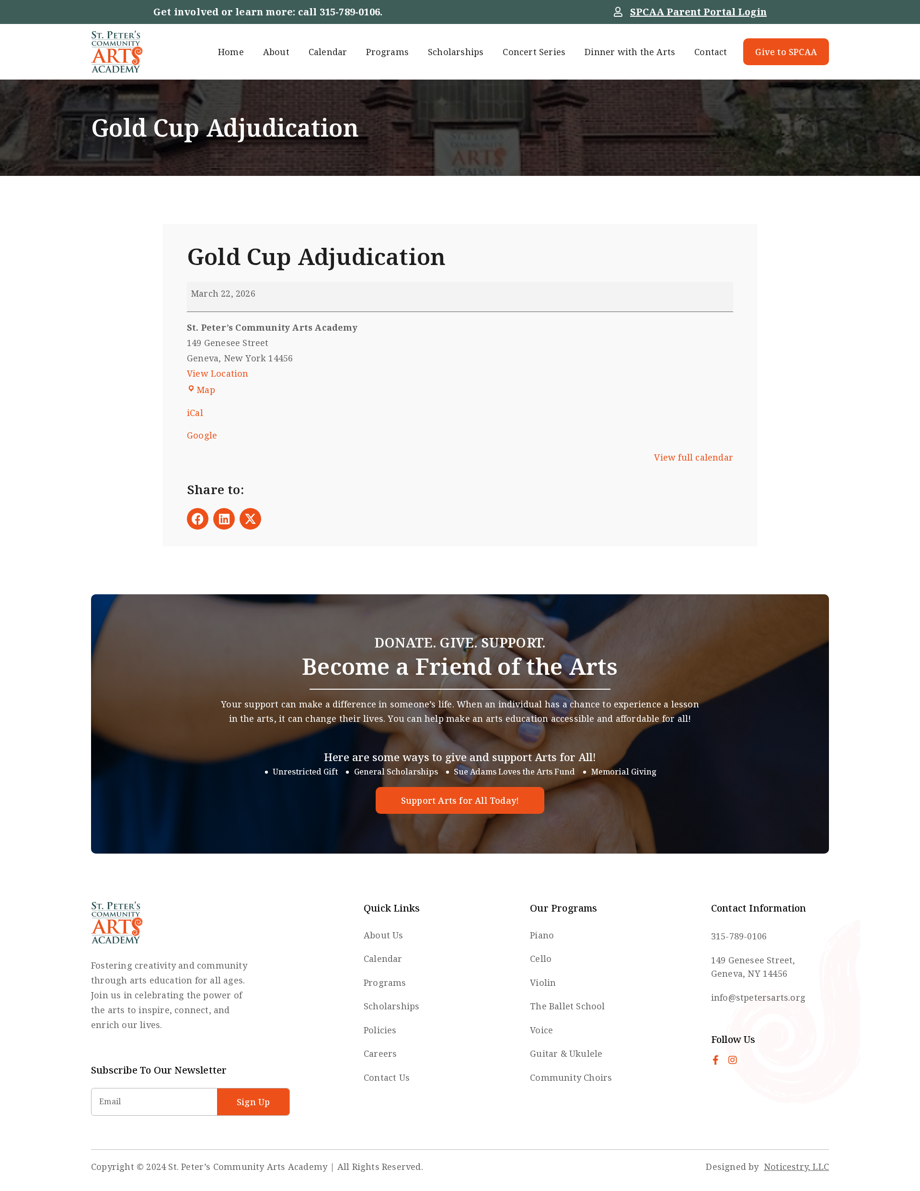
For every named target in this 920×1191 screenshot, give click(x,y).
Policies (380, 1030)
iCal (195, 412)
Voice (541, 1030)
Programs (387, 52)
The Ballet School (567, 1006)
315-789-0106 (350, 11)
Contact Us (387, 1077)
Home (231, 52)
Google (202, 435)
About (276, 52)
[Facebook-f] (716, 1060)
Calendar (328, 52)
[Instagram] (732, 1060)
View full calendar (693, 457)
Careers (380, 1053)
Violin (543, 982)
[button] (197, 519)
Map (205, 389)
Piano (542, 935)
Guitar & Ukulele (566, 1053)
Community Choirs (571, 1077)
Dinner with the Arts (630, 52)
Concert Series (534, 52)
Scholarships (455, 52)
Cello (541, 958)
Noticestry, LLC (796, 1166)
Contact (710, 52)
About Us (383, 935)
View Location (218, 373)
